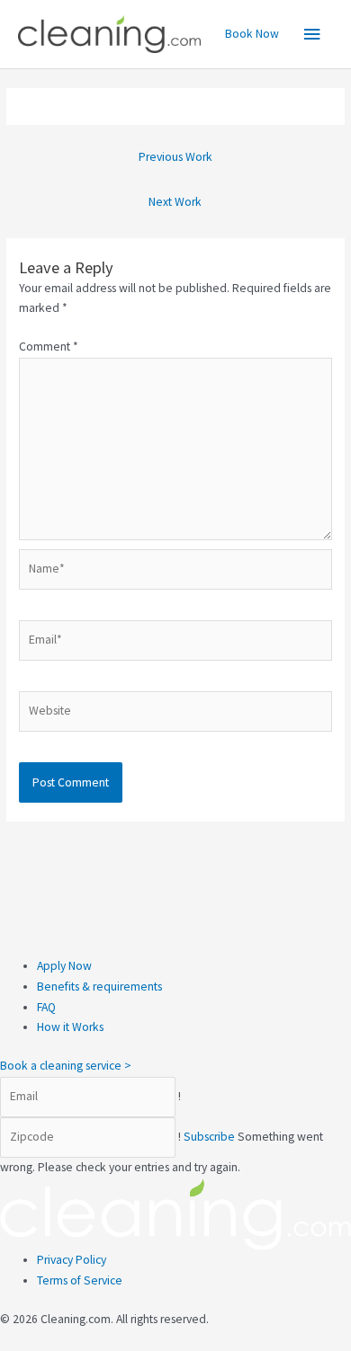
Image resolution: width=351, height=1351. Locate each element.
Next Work (175, 201)
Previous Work (175, 156)
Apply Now (64, 965)
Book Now (252, 33)
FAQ (46, 1007)
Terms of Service (79, 1280)
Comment (48, 346)
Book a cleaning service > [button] (65, 1065)
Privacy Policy (71, 1259)
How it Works (70, 1027)
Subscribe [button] (211, 1136)
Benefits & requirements (99, 986)
